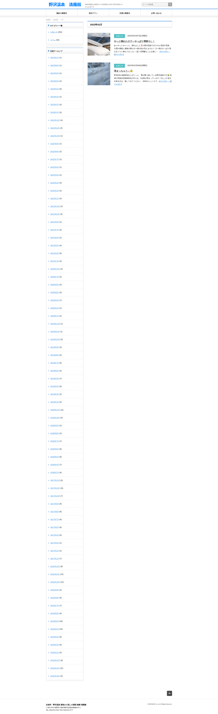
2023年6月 (54, 73)
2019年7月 (54, 363)
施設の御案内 (61, 13)
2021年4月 (54, 253)
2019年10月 (55, 339)
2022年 (55, 19)
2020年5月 (54, 292)
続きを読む (119, 54)
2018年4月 (54, 465)
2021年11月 (55, 214)
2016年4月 (54, 629)
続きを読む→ (165, 52)
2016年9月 (54, 590)
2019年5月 (54, 379)
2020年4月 (54, 300)
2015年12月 (55, 660)
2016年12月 (55, 566)
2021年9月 (54, 222)
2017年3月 (54, 543)
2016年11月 (55, 574)
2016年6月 (54, 613)
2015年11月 (55, 668)
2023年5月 (54, 81)
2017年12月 (55, 480)
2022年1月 (54, 198)
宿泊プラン (93, 13)
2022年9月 (54, 144)
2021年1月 (54, 261)
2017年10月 (55, 496)
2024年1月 (54, 58)
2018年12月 (55, 410)
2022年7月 (54, 159)
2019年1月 (54, 402)
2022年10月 (55, 136)
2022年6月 (54, 167)
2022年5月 (54, 175)
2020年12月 (55, 269)
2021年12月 (55, 206)
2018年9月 (54, 425)
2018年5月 (54, 457)
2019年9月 (54, 347)
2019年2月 (54, 394)
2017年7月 (54, 519)
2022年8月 (54, 152)
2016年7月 (54, 606)
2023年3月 (54, 97)
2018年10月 (55, 418)
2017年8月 (54, 512)
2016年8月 (54, 598)
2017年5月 (54, 527)
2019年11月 (55, 332)
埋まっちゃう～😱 (123, 71)
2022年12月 (55, 120)
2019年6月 (54, 371)
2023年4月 (54, 89)
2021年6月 (54, 238)
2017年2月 (54, 551)
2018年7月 (54, 441)
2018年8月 (54, 433)
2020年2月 (54, 308)
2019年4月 (54, 386)
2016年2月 (54, 645)
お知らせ (119, 36)
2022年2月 (54, 191)
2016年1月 (54, 653)
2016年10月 (55, 582)
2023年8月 (54, 65)
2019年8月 (54, 355)
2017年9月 (54, 504)
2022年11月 (55, 128)
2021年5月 (54, 245)
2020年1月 (54, 316)
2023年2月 (54, 105)
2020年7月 (54, 277)
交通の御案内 (124, 13)
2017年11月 (55, 488)
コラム (53, 40)
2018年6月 (54, 449)
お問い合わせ (156, 13)
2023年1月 (54, 112)
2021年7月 (54, 230)
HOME (48, 19)
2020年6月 (54, 285)
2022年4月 (54, 183)
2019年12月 (55, 324)
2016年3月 (54, 637)
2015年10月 (55, 676)
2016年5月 (54, 621)
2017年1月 (54, 559)
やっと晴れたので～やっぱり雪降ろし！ (134, 41)
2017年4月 (54, 535)
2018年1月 (54, 472)
